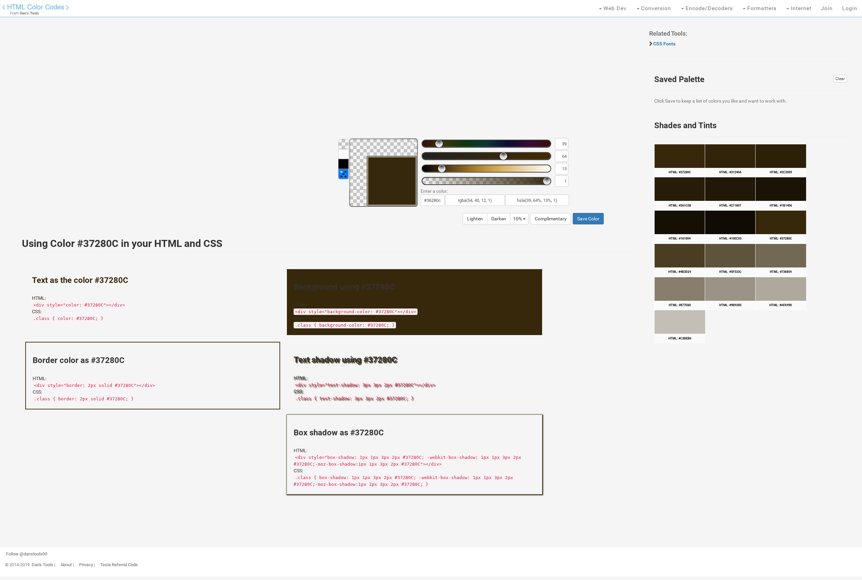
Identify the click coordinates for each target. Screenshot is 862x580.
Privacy (86, 565)
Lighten (475, 218)
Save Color (588, 218)
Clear (840, 78)
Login (849, 8)
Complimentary (551, 218)
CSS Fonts (664, 43)
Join (827, 8)
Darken (498, 218)
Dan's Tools (42, 565)
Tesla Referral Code (119, 565)
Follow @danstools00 (26, 554)
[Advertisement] (217, 81)
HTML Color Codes (35, 6)
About (66, 565)
